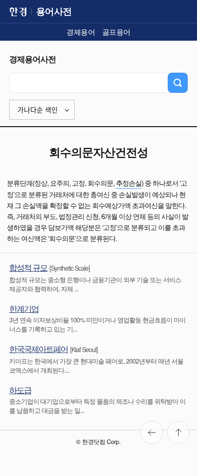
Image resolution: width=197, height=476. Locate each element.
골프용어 (116, 32)
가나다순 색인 (37, 110)
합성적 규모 (28, 267)
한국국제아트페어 (38, 348)
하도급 (20, 390)
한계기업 (23, 308)
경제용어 (80, 32)
